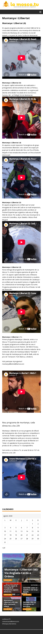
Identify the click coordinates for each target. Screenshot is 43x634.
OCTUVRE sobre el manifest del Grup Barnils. (30, 590)
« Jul (3, 548)
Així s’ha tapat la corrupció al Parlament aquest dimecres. (11, 589)
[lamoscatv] (21, 8)
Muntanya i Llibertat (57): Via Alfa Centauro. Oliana (11, 603)
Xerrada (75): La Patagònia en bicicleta (29, 604)
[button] (39, 11)
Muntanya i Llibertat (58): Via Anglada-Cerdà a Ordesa (21, 573)
